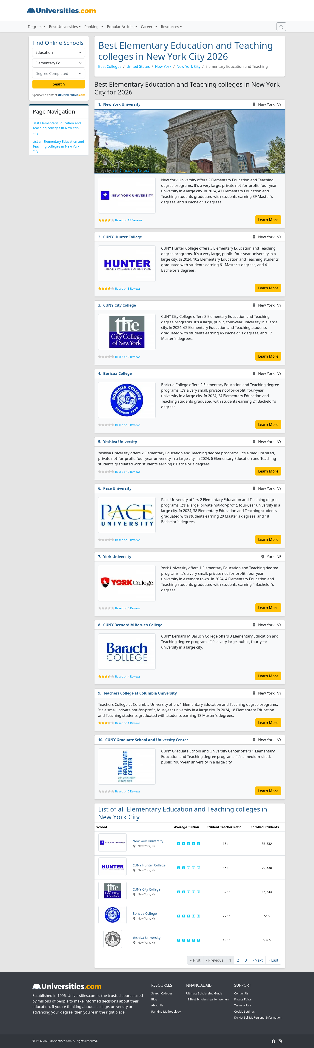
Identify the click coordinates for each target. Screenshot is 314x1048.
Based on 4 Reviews (127, 676)
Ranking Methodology (166, 1012)
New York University (121, 104)
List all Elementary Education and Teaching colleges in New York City (58, 146)
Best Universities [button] (63, 26)
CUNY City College (119, 305)
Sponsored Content (44, 95)
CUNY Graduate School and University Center (146, 739)
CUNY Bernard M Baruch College (132, 624)
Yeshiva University (120, 441)
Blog (154, 999)
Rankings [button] (92, 26)
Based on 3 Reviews (127, 288)
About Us (157, 1005)
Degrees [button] (35, 26)
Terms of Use (242, 1005)
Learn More (268, 219)
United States (138, 66)
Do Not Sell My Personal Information (258, 1018)
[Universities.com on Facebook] (273, 1041)
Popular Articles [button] (120, 26)
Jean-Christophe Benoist (130, 170)
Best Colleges (109, 66)
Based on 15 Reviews (128, 220)
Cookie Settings (244, 1012)
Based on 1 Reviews (127, 723)
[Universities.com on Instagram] (280, 1041)
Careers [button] (147, 26)
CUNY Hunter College (122, 236)
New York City (188, 66)
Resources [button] (170, 26)
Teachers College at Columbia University (140, 693)
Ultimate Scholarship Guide (204, 993)
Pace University (117, 488)
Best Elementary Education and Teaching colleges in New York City (57, 128)
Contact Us (241, 993)
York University (117, 556)
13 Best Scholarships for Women (207, 999)
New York (163, 66)
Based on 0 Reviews (127, 357)
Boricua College (117, 373)
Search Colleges (161, 993)
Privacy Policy (242, 999)
